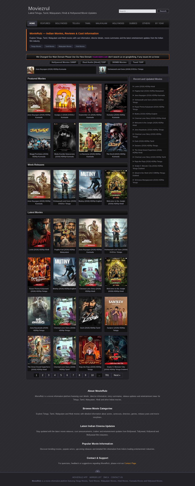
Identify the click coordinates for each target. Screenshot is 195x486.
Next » (117, 375)
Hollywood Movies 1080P (64, 62)
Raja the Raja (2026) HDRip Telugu (148, 162)
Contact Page (130, 463)
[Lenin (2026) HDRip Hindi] (39, 247)
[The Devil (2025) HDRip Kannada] (116, 151)
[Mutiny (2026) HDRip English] (90, 198)
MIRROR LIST (95, 477)
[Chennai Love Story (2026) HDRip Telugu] (65, 325)
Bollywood (61, 23)
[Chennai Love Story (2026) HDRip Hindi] (90, 286)
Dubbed (133, 23)
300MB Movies (119, 62)
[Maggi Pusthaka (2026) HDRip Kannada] (39, 151)
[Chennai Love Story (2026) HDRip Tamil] (65, 364)
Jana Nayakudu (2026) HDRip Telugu (149, 130)
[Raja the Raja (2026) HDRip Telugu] (90, 364)
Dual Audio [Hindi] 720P (94, 62)
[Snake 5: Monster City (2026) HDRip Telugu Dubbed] (116, 364)
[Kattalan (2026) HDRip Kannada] (116, 112)
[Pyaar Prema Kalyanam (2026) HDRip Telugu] (39, 286)
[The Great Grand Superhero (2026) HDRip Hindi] (39, 364)
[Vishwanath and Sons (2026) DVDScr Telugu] (102, 73)
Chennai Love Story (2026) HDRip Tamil (150, 157)
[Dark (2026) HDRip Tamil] (90, 325)
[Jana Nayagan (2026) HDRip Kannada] (30, 73)
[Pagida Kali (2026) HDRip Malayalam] (65, 247)
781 (107, 375)
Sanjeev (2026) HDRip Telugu (146, 146)
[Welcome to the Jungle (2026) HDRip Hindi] (116, 198)
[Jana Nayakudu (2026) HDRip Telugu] (39, 325)
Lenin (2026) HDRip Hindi (145, 87)
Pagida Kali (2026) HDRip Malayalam (149, 91)
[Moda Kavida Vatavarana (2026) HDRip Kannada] (65, 151)
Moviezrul (39, 8)
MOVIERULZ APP (80, 477)
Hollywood (118, 23)
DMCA (106, 477)
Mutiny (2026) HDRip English (146, 114)
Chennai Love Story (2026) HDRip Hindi (150, 118)
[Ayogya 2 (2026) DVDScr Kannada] (65, 112)
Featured (45, 23)
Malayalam (101, 23)
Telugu (76, 23)
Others (146, 23)
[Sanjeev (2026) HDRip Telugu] (116, 325)
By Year (159, 23)
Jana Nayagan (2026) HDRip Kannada (150, 95)
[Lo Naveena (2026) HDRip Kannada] (90, 151)
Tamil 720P (138, 62)
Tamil (88, 23)
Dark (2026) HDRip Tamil (144, 141)
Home (32, 23)
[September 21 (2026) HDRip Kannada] (90, 112)
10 (92, 375)
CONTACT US (117, 477)
